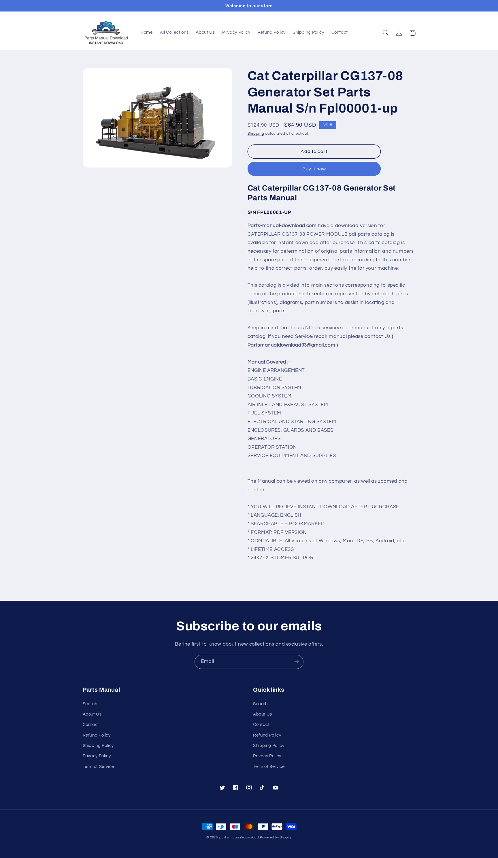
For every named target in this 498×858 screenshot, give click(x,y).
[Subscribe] (296, 662)
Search (90, 704)
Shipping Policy (98, 745)
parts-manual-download (239, 837)
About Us (92, 714)
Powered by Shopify (275, 837)
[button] (386, 32)
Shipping (256, 134)
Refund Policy (97, 735)
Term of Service (98, 766)
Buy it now (314, 169)
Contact (91, 724)
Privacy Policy (97, 756)
